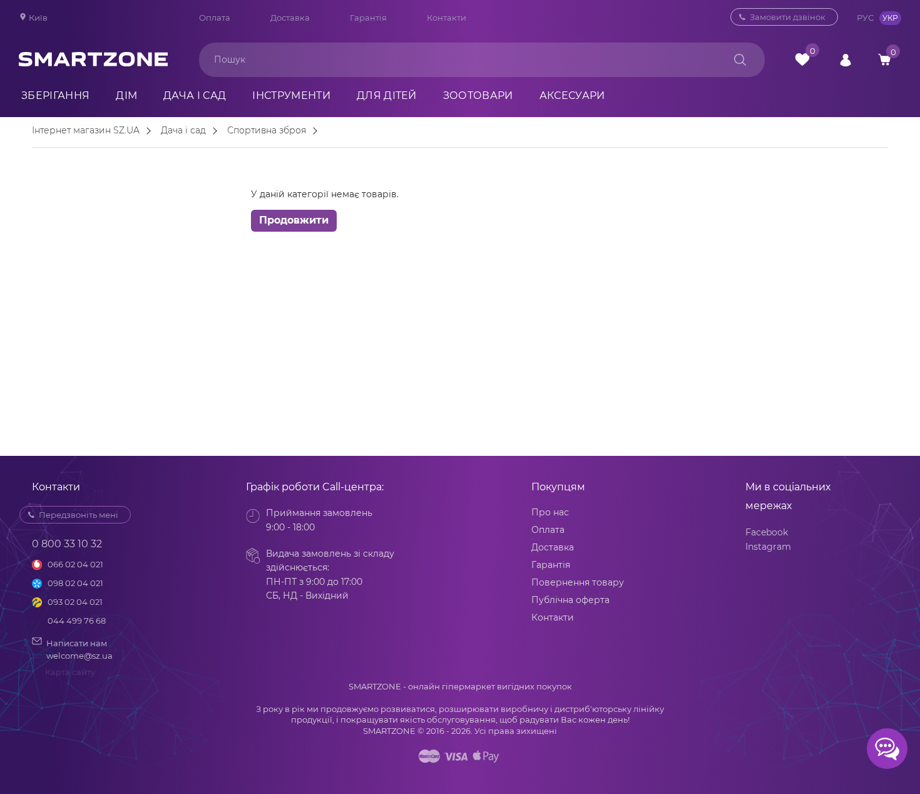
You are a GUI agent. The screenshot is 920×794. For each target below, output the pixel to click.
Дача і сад (194, 95)
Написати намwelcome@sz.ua (79, 649)
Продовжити (294, 220)
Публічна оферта (570, 600)
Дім (126, 95)
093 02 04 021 (75, 602)
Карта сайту (70, 672)
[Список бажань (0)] (802, 59)
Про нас (550, 512)
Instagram (768, 546)
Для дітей (387, 95)
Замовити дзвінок (787, 17)
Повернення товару (577, 582)
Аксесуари (572, 95)
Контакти (446, 18)
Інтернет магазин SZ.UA (86, 131)
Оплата (214, 18)
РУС (865, 18)
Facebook (766, 532)
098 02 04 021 (75, 583)
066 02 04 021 (75, 564)
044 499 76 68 (77, 621)
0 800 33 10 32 (67, 544)
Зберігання (55, 95)
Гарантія (368, 18)
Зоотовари (478, 95)
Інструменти (291, 95)
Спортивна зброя (266, 131)
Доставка (290, 18)
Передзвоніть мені (78, 515)
